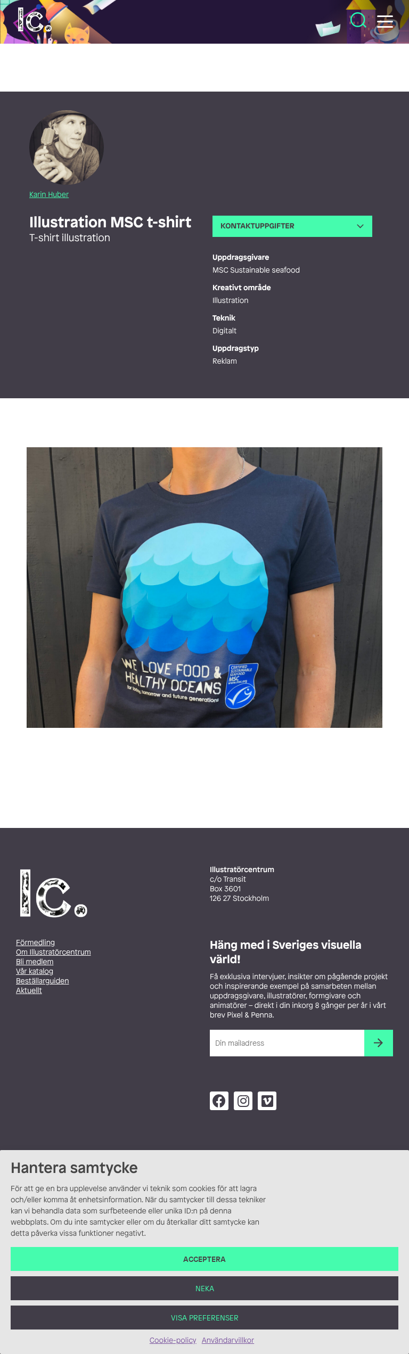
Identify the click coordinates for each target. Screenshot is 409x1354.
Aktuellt (29, 991)
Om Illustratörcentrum (53, 952)
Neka (204, 1288)
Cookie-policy (173, 1340)
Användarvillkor (228, 1340)
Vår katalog (34, 971)
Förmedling (35, 943)
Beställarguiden (42, 981)
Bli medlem (34, 962)
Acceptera (204, 1259)
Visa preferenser (205, 1317)
